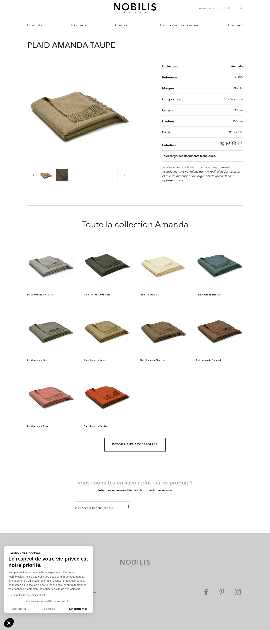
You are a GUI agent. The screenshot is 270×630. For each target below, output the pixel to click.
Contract (123, 25)
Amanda (237, 66)
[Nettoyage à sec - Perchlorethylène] (234, 145)
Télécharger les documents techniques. (189, 156)
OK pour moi (78, 608)
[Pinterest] (222, 592)
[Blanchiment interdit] (222, 145)
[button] (9, 623)
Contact (235, 25)
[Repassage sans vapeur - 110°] (240, 145)
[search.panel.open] (241, 8)
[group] (46, 175)
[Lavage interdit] (228, 145)
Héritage (79, 25)
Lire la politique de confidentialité (27, 595)
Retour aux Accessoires (135, 444)
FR (230, 8)
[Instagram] (238, 592)
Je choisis (48, 608)
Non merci (19, 608)
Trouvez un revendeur (179, 25)
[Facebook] (206, 592)
